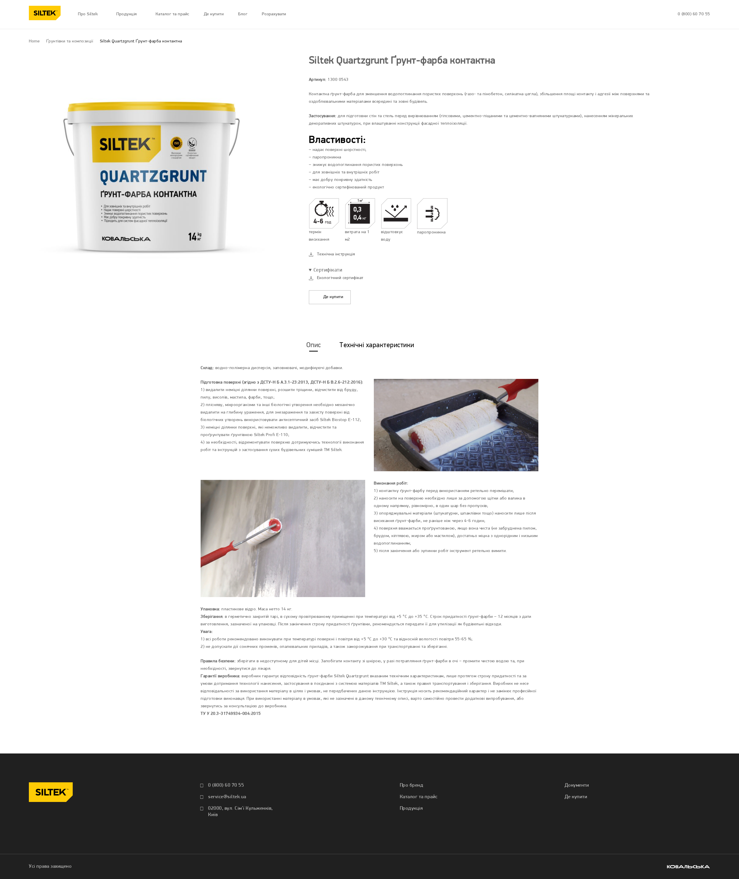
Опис (313, 345)
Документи (577, 785)
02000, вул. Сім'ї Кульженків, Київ (240, 811)
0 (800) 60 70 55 (694, 14)
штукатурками (566, 116)
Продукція (411, 808)
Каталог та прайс (419, 796)
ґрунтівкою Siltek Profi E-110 (259, 435)
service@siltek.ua (227, 796)
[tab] (313, 345)
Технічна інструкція (336, 254)
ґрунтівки (360, 624)
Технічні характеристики (376, 345)
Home (34, 41)
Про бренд (411, 785)
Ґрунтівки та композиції (70, 41)
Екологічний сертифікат (340, 278)
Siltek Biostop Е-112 (340, 420)
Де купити (332, 297)
